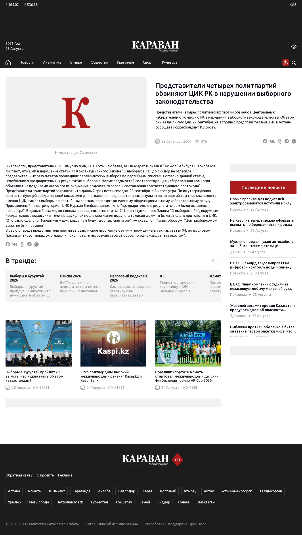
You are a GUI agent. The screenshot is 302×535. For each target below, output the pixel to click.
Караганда (82, 491)
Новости (27, 62)
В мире (76, 62)
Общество (99, 62)
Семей (145, 502)
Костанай (168, 491)
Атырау (190, 491)
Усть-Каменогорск (236, 491)
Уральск (14, 502)
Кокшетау (123, 502)
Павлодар (126, 491)
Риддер (163, 502)
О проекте (45, 475)
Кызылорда (39, 502)
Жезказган (206, 502)
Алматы (35, 491)
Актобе (104, 491)
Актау (209, 491)
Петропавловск (70, 502)
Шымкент (57, 491)
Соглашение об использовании (112, 524)
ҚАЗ (293, 5)
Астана (14, 491)
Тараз (148, 491)
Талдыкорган (270, 491)
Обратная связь (19, 475)
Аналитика (52, 62)
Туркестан (99, 502)
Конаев (184, 502)
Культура (169, 62)
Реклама (65, 475)
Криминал (125, 62)
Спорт (148, 62)
